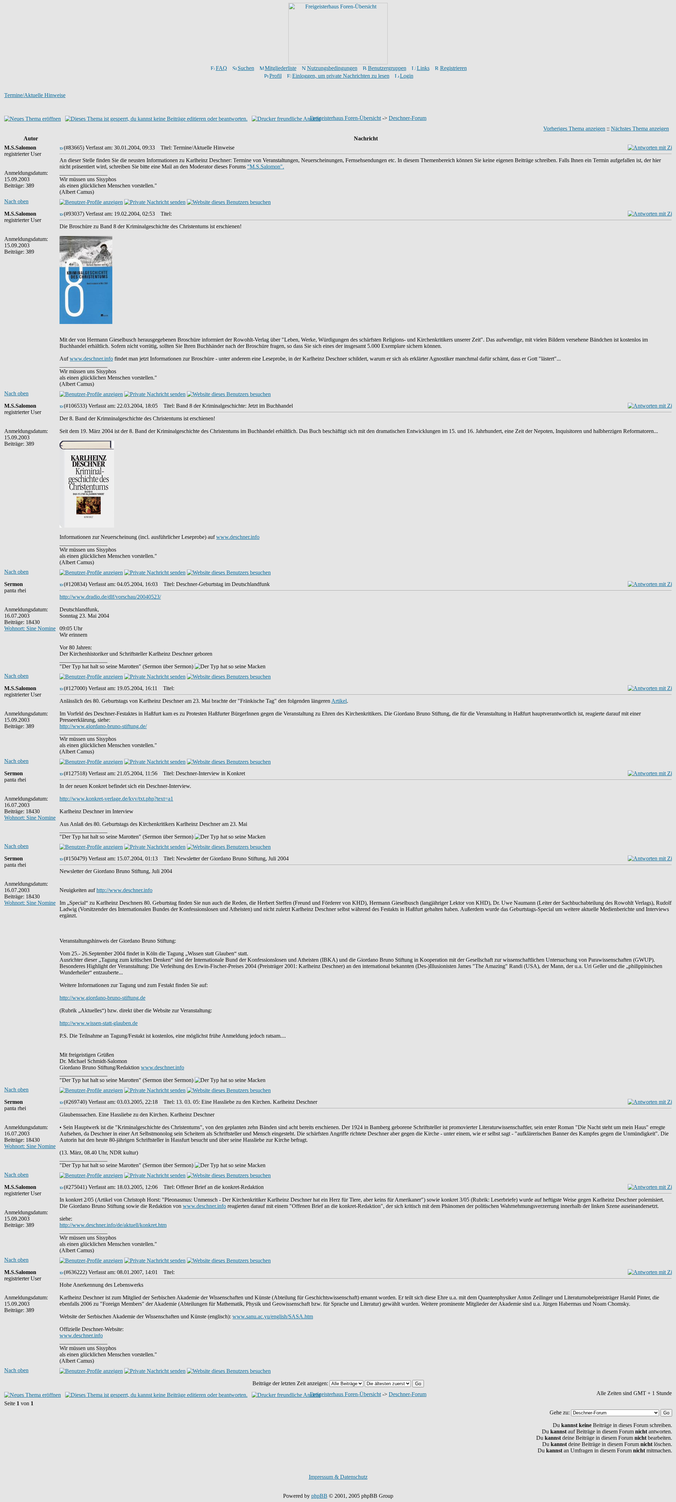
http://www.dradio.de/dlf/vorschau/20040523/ (110, 597)
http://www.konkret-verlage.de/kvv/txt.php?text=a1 (116, 799)
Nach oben (16, 201)
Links (423, 68)
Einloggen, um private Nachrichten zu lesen (340, 76)
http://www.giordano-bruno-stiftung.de (102, 998)
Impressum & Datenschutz (338, 1477)
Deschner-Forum (407, 118)
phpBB (319, 1496)
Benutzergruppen (387, 68)
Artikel (339, 701)
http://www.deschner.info (124, 890)
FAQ (221, 68)
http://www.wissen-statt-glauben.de (99, 1023)
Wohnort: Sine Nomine (30, 628)
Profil (275, 76)
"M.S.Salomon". (265, 167)
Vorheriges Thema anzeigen (574, 129)
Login (406, 76)
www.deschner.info (91, 359)
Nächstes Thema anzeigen (640, 129)
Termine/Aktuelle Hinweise (34, 95)
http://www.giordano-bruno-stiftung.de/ (103, 726)
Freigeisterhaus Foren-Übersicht (345, 118)
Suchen (246, 68)
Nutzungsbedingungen (332, 68)
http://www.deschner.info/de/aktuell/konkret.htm (113, 1225)
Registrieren (453, 68)
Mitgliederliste (280, 68)
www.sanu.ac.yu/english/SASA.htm (272, 1316)
